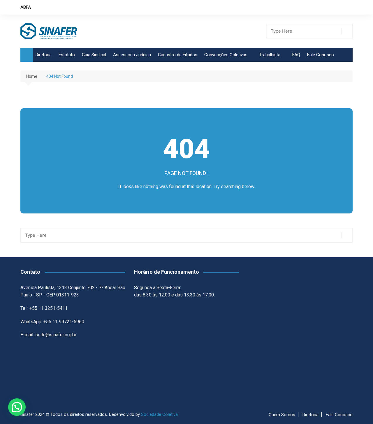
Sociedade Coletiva (159, 414)
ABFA (25, 7)
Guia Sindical (94, 54)
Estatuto (67, 54)
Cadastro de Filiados (177, 54)
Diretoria (44, 54)
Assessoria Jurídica (132, 54)
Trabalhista (269, 54)
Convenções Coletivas (225, 54)
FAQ (296, 54)
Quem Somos (282, 414)
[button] (17, 407)
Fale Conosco (320, 54)
